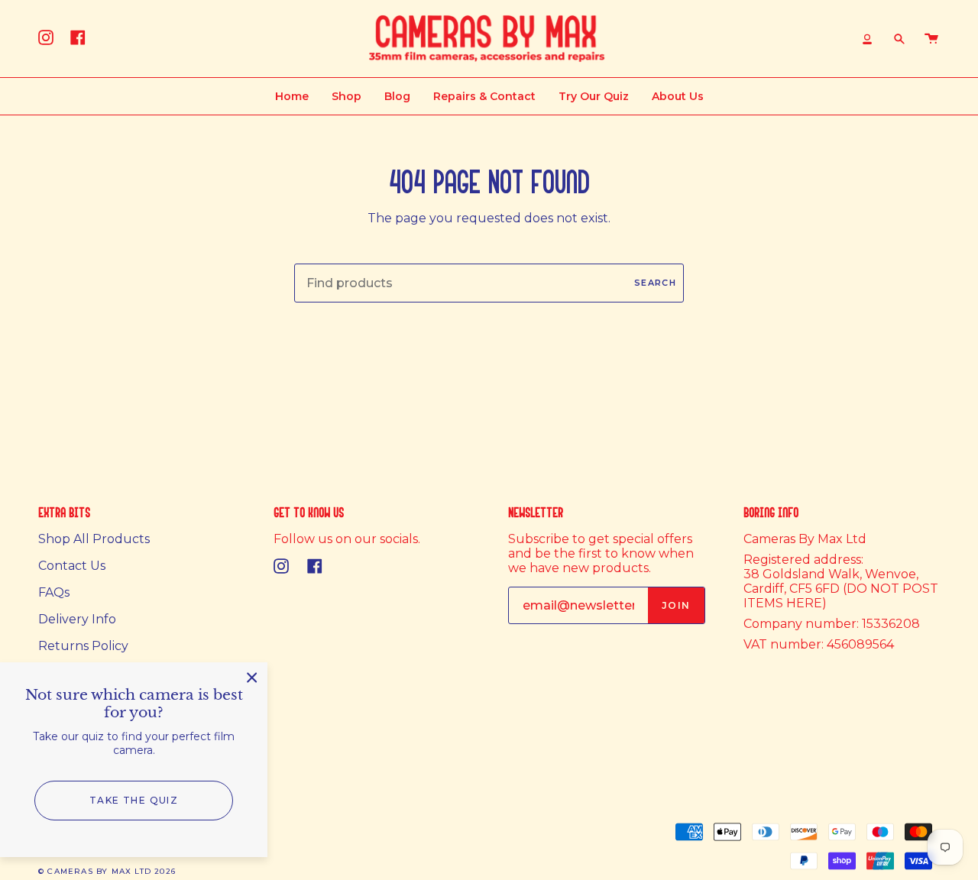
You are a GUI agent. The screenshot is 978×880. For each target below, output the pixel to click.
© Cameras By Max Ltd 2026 (107, 871)
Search (655, 282)
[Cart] (931, 38)
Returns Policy (83, 646)
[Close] (252, 677)
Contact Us (71, 565)
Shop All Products (94, 539)
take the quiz (134, 800)
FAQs (54, 592)
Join (676, 605)
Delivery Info (77, 619)
